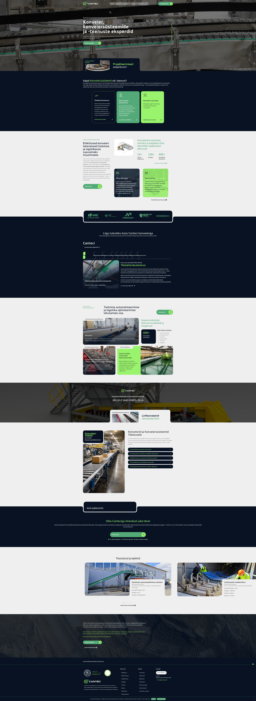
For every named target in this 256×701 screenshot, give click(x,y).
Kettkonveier (142, 675)
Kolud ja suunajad (143, 685)
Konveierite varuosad (144, 691)
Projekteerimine (124, 678)
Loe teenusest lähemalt (127, 286)
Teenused (125, 3)
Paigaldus (123, 682)
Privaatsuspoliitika (161, 698)
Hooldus (123, 688)
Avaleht (112, 3)
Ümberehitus (124, 691)
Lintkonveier (142, 672)
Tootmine (123, 685)
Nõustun (153, 698)
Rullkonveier (142, 678)
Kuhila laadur (142, 682)
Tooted (133, 3)
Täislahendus (124, 672)
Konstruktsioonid (143, 688)
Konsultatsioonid (125, 675)
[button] (150, 449)
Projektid (140, 3)
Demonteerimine (125, 694)
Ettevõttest (118, 3)
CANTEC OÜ (95, 671)
